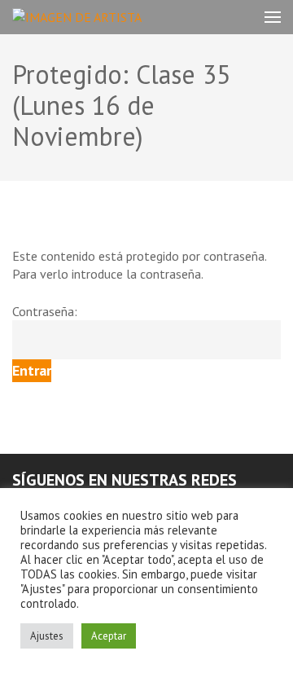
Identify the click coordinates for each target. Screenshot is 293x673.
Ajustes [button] (46, 636)
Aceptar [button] (108, 636)
